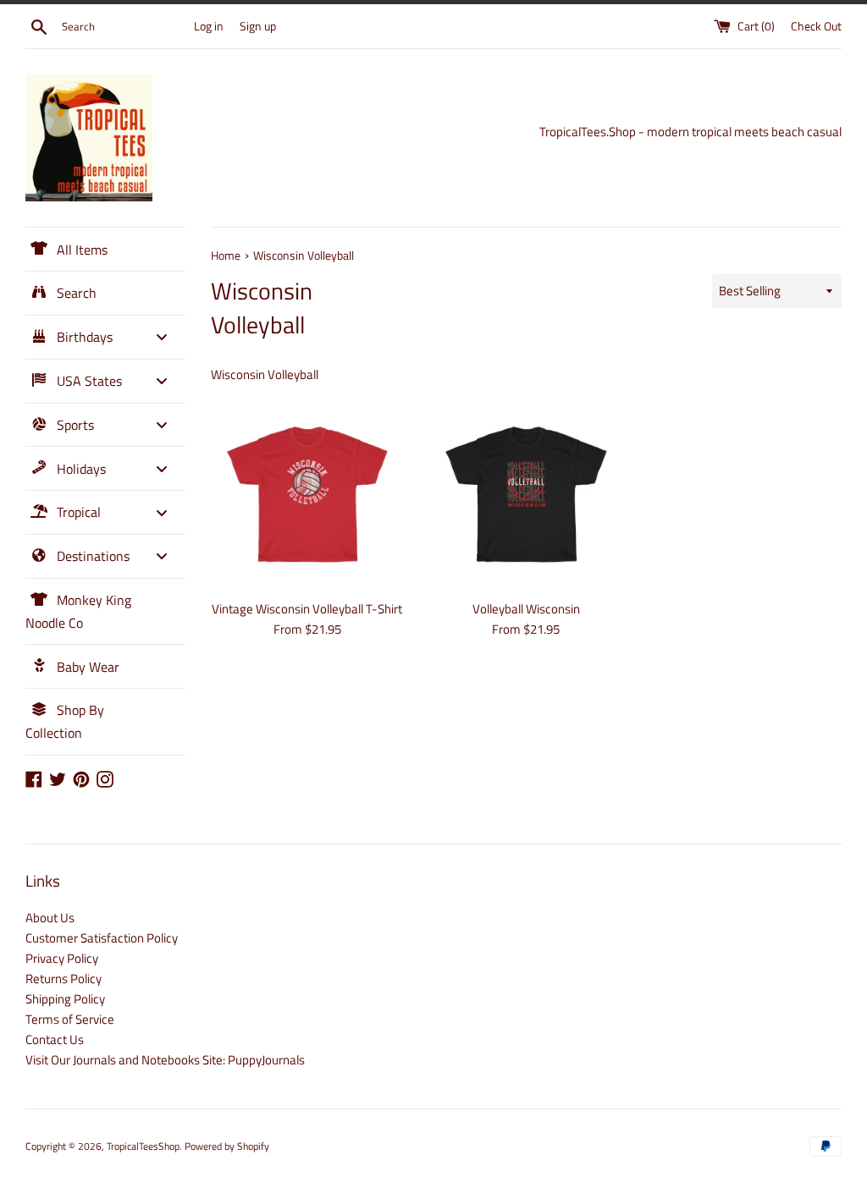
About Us (50, 917)
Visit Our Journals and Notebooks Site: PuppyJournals (165, 1059)
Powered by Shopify (227, 1146)
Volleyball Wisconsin (526, 608)
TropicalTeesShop (143, 1146)
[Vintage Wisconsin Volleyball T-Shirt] (307, 494)
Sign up (258, 26)
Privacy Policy (61, 958)
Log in (209, 26)
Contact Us (54, 1039)
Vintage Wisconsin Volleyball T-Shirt (307, 608)
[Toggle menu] (162, 337)
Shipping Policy (65, 999)
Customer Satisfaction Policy (101, 938)
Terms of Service (69, 1019)
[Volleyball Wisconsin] (525, 494)
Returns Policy (63, 978)
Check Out (816, 26)
